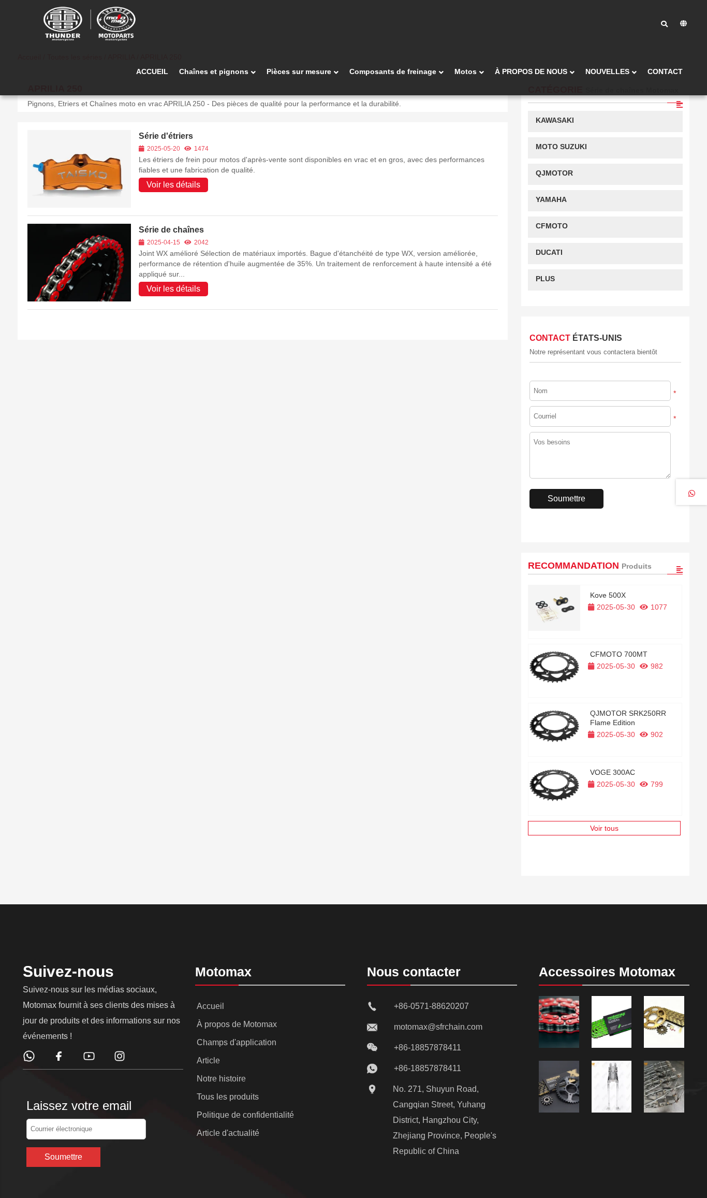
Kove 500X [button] (608, 595)
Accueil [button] (210, 1006)
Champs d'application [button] (236, 1042)
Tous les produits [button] (228, 1096)
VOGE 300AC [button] (612, 772)
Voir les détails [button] (173, 184)
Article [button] (208, 1060)
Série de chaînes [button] (171, 229)
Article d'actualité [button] (228, 1133)
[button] (152, 72)
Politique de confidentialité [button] (245, 1114)
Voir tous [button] (604, 828)
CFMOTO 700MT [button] (618, 654)
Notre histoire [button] (221, 1078)
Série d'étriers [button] (166, 136)
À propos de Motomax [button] (237, 1024)
